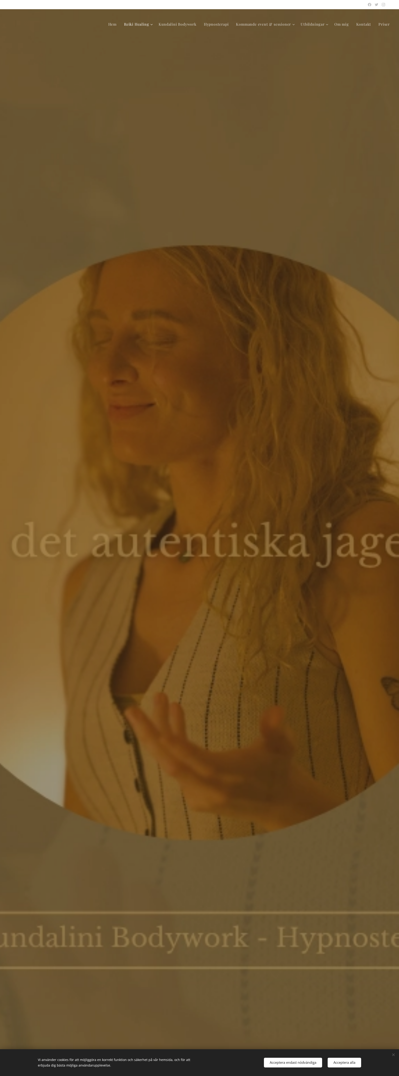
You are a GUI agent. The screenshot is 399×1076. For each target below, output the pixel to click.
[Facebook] (369, 5)
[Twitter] (376, 5)
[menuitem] (113, 24)
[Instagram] (383, 5)
